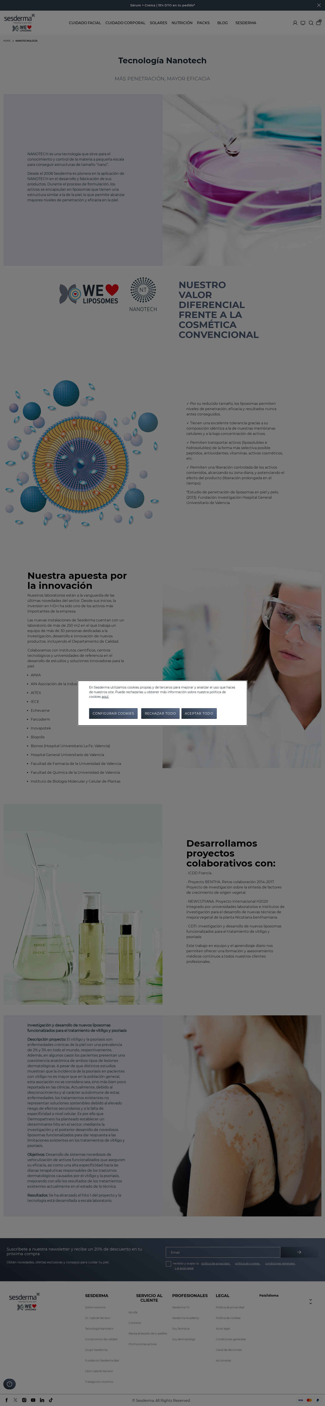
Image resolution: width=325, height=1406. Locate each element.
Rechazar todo (160, 714)
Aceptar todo (199, 714)
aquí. (105, 697)
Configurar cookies (113, 714)
